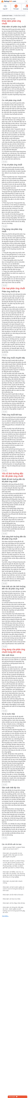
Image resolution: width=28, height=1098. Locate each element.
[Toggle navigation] (26, 1)
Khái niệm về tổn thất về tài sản (13, 895)
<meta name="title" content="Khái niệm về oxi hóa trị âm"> (14, 848)
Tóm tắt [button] (4, 97)
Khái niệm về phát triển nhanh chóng (12, 882)
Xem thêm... (5, 916)
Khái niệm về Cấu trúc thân (11, 899)
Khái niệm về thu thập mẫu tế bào (14, 903)
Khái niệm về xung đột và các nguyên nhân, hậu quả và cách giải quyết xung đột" (13, 854)
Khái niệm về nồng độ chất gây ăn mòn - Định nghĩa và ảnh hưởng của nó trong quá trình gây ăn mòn (14, 909)
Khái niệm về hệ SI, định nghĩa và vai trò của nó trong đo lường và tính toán (13, 888)
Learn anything (7, 15)
